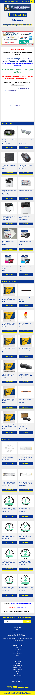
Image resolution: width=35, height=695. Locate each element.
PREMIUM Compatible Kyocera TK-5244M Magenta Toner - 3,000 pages (8, 375)
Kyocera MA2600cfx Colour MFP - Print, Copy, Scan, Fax (9, 217)
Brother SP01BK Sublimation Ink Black (25, 242)
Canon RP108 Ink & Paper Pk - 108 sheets (25, 324)
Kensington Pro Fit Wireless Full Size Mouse (26, 166)
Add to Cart (9, 147)
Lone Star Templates (25, 693)
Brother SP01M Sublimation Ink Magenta (9, 267)
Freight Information (17, 665)
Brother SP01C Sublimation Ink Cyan (25, 267)
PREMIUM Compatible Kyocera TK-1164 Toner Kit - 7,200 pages (25, 375)
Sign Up (27, 1)
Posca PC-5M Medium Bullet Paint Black (25, 298)
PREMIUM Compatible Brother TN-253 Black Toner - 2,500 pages (8, 324)
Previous (3, 35)
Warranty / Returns (17, 669)
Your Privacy (17, 671)
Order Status (17, 651)
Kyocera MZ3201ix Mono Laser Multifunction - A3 (9, 191)
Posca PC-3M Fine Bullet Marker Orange (26, 400)
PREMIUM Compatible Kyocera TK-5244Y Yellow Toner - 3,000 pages (8, 349)
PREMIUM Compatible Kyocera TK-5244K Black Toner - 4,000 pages (8, 298)
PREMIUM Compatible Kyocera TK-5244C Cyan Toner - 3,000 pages (8, 400)
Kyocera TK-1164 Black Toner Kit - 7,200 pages (26, 425)
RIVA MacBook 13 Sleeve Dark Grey (8, 166)
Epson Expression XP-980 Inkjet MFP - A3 (9, 140)
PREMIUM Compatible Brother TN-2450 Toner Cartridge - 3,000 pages (9, 425)
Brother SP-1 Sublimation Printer (25, 190)
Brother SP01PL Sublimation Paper (8, 242)
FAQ (17, 673)
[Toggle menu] (2, 2)
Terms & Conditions (17, 667)
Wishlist (17, 648)
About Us (17, 663)
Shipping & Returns (17, 653)
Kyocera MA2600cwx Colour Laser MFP (24, 217)
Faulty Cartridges (17, 675)
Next (32, 35)
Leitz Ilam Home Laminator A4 (25, 140)
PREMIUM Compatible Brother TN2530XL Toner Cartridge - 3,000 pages (25, 349)
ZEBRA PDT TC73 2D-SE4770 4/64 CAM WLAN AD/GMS (8, 456)
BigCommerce (11, 693)
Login (23, 1)
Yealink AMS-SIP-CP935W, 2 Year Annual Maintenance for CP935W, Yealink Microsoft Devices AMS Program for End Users (26, 588)
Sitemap (17, 655)
